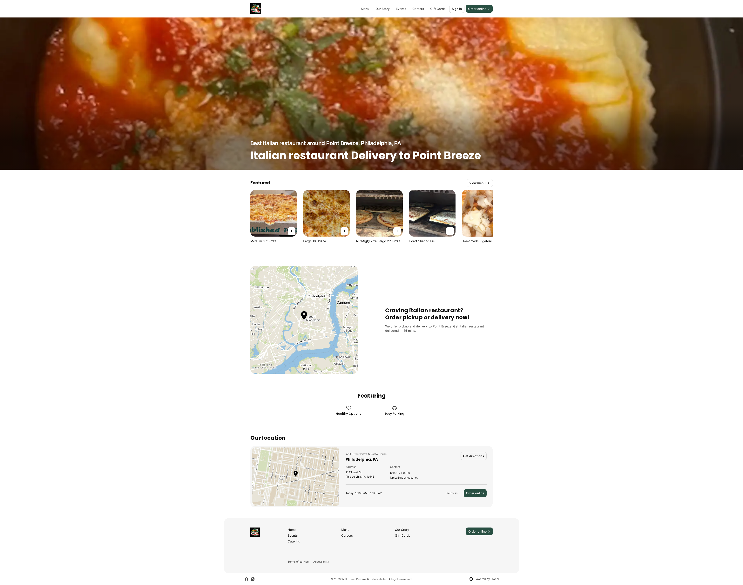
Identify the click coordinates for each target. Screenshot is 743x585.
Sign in (457, 9)
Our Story (382, 9)
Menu (365, 9)
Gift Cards (438, 9)
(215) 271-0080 (400, 473)
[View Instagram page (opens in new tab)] (252, 579)
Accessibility (321, 561)
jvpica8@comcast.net (404, 478)
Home (292, 530)
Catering (294, 541)
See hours (451, 493)
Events (401, 9)
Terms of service (298, 561)
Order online (475, 493)
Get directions (473, 456)
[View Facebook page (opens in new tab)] (246, 579)
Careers (418, 9)
